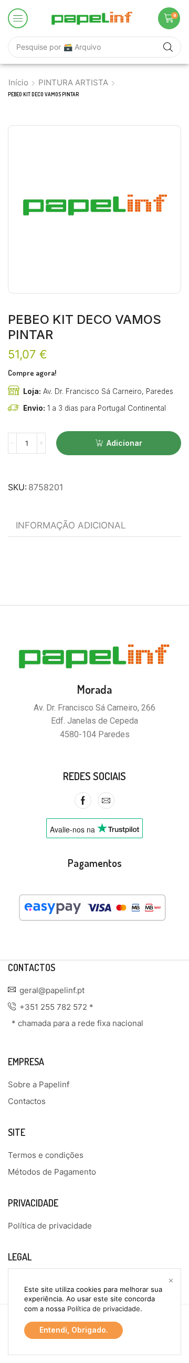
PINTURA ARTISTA (73, 82)
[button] (18, 18)
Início (18, 82)
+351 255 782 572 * (56, 1007)
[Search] (168, 47)
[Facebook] (83, 800)
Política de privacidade (103, 1308)
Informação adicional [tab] (71, 525)
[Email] (106, 800)
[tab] (71, 525)
